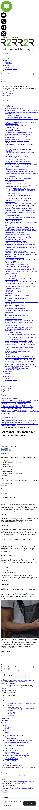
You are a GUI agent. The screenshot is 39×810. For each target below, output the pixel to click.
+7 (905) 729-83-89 (7, 388)
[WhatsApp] (7, 450)
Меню (7, 53)
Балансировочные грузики (9, 419)
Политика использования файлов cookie (17, 742)
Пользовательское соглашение (14, 737)
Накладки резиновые (18, 422)
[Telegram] (10, 450)
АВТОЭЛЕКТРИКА (17, 400)
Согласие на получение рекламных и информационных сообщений (16, 744)
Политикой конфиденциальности (13, 682)
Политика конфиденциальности (15, 735)
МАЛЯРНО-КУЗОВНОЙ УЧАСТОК (16, 402)
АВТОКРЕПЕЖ (10, 752)
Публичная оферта (11, 738)
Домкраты (14, 425)
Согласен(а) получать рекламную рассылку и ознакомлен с (17, 686)
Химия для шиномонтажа (19, 424)
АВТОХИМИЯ (6, 400)
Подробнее (11, 715)
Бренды (7, 732)
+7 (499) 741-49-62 (7, 386)
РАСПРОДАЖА (21, 407)
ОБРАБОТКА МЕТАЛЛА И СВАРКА (17, 755)
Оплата (7, 728)
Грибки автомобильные (18, 420)
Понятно (29, 803)
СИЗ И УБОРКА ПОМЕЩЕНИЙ (15, 757)
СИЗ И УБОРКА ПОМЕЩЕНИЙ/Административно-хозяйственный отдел (17, 409)
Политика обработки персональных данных (19, 740)
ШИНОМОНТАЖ (30, 412)
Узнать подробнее (7, 805)
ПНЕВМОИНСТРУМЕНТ (15, 412)
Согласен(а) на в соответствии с (17, 681)
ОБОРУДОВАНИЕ (18, 405)
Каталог (3, 722)
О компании (5, 718)
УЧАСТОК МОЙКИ (11, 759)
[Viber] (4, 450)
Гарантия (8, 730)
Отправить (5, 792)
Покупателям (5, 720)
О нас (6, 725)
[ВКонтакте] (2, 450)
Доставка (8, 727)
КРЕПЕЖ (27, 400)
